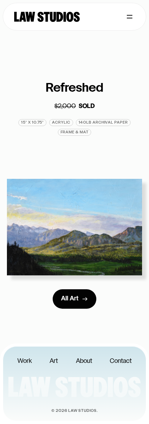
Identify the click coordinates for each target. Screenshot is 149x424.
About (84, 361)
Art (54, 361)
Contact (121, 361)
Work (24, 361)
